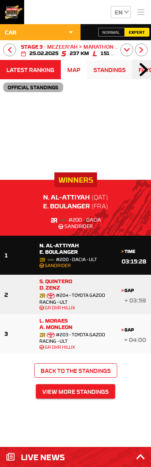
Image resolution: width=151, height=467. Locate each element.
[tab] (30, 69)
